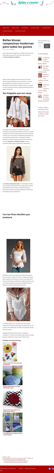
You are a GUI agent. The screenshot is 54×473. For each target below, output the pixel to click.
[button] (3, 34)
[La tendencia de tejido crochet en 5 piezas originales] (40, 59)
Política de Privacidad (30, 468)
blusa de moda (21, 285)
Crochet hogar (24, 27)
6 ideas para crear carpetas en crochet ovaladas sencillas (43, 88)
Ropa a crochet (15, 27)
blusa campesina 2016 (9, 458)
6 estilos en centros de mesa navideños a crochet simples (43, 78)
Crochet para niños (46, 27)
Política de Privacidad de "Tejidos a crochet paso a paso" (43, 114)
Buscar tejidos (47, 45)
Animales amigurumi (7, 31)
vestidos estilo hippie (16, 325)
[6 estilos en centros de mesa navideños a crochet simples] (40, 75)
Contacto (21, 468)
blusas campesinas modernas (20, 458)
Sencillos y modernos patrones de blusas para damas (15, 462)
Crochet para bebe (35, 27)
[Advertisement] (27, 16)
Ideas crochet (6, 27)
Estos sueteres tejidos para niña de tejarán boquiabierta (16, 461)
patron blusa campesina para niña (17, 459)
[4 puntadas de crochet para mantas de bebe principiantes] (40, 96)
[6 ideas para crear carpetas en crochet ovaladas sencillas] (40, 86)
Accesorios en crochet (20, 31)
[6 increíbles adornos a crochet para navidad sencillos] (40, 67)
